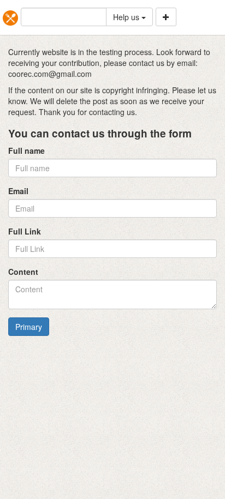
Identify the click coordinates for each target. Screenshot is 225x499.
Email (18, 190)
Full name (26, 150)
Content (23, 271)
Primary (28, 326)
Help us (127, 16)
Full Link (24, 231)
